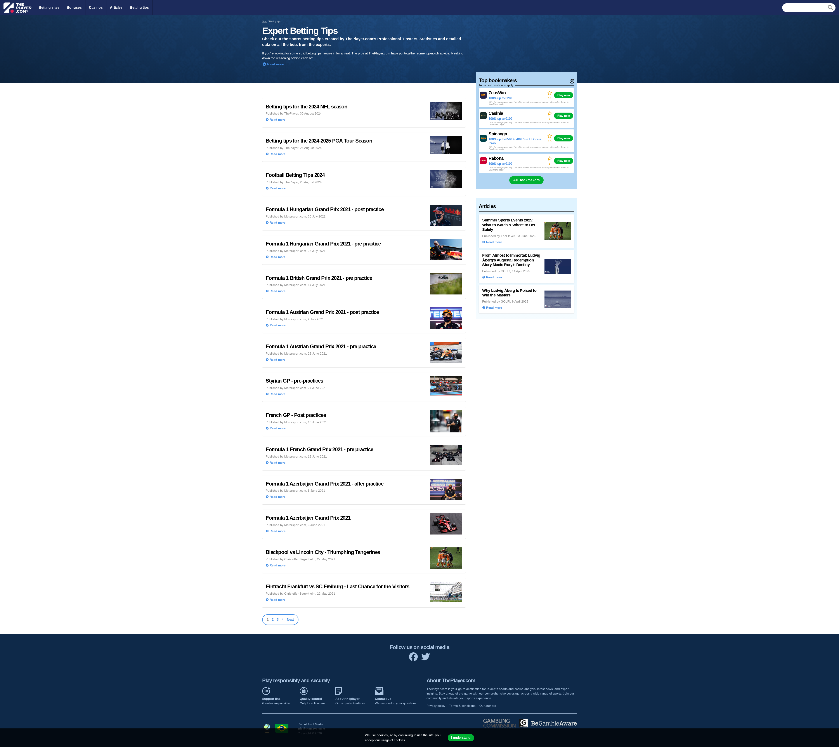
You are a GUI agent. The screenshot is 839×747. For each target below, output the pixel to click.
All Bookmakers (526, 180)
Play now (563, 95)
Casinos (96, 7)
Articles (116, 7)
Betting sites (49, 7)
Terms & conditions (462, 705)
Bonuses (74, 7)
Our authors (487, 705)
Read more (275, 64)
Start (264, 21)
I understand (460, 737)
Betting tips (139, 7)
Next (290, 619)
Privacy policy (435, 705)
